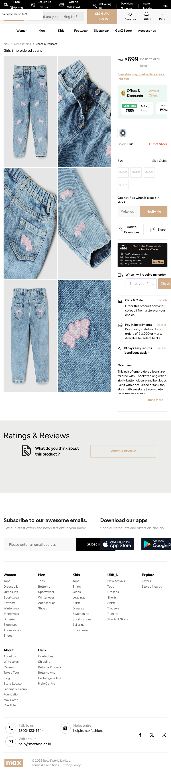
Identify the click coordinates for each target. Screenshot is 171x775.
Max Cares (11, 700)
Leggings (79, 597)
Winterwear (12, 608)
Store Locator (13, 683)
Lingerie (9, 619)
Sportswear (12, 597)
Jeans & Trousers (46, 43)
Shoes (8, 636)
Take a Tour (11, 673)
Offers (146, 581)
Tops (7, 581)
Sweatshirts (81, 614)
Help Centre (46, 683)
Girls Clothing (22, 43)
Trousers (113, 608)
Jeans (77, 592)
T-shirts (112, 614)
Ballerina (78, 625)
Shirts (77, 586)
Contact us (45, 656)
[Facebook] (140, 735)
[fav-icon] (130, 15)
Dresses (78, 608)
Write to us (11, 662)
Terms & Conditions (45, 765)
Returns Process (49, 667)
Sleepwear (11, 625)
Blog (7, 678)
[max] (15, 763)
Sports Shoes (82, 619)
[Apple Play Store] (117, 544)
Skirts (77, 603)
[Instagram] (164, 735)
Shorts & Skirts (117, 619)
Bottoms (10, 603)
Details (156, 260)
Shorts (112, 597)
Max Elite (10, 705)
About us (10, 656)
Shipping (44, 662)
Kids (6, 43)
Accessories (12, 630)
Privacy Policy (71, 765)
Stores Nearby (152, 586)
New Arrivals (116, 581)
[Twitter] (152, 735)
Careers (9, 667)
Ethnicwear (11, 614)
